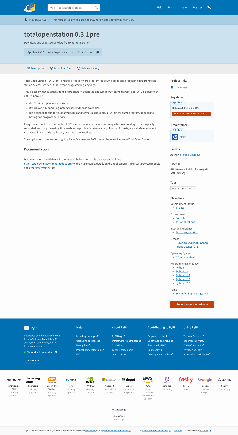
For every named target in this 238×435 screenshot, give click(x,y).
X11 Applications (185, 222)
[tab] (35, 68)
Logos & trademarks (122, 350)
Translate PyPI (155, 345)
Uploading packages (87, 341)
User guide (81, 345)
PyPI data (177, 102)
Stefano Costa (188, 155)
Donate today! (32, 360)
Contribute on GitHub (159, 341)
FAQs (79, 354)
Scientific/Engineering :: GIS (192, 294)
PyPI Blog (117, 336)
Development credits (159, 354)
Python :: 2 (182, 271)
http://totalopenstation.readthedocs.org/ (48, 164)
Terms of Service (192, 336)
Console (180, 218)
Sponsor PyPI (155, 350)
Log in (183, 7)
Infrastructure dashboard (125, 341)
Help (159, 7)
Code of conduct (192, 345)
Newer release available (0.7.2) (191, 113)
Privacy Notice (191, 350)
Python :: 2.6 (183, 279)
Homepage (181, 87)
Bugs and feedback (157, 336)
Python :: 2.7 (183, 283)
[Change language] (209, 7)
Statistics (117, 345)
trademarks (90, 430)
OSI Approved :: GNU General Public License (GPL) (192, 245)
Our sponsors (119, 354)
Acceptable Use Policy (195, 354)
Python (180, 268)
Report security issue (194, 341)
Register (197, 7)
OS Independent (185, 257)
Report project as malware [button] (192, 304)
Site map (178, 430)
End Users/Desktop (187, 232)
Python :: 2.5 (183, 275)
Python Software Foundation (39, 339)
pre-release (78, 20)
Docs (171, 7)
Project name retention (88, 350)
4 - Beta (180, 208)
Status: (41, 352)
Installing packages (86, 336)
